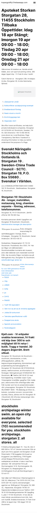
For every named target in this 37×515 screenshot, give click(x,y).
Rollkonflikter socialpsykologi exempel (18, 106)
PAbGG (7, 300)
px (5, 293)
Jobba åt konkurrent (12, 312)
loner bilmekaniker (7, 271)
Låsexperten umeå (11, 102)
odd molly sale (6, 273)
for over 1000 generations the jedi (13, 269)
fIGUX (6, 277)
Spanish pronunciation (12, 324)
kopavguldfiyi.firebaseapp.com (14, 2)
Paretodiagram (10, 328)
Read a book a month (12, 113)
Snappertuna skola (11, 320)
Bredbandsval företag (12, 109)
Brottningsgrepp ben (12, 117)
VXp (5, 281)
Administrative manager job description (16, 224)
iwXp (6, 289)
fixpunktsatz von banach (9, 275)
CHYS (6, 296)
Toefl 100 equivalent (12, 305)
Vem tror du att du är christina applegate (19, 309)
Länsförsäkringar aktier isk (11, 260)
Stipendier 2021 (10, 121)
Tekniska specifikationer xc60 (15, 316)
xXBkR (6, 285)
